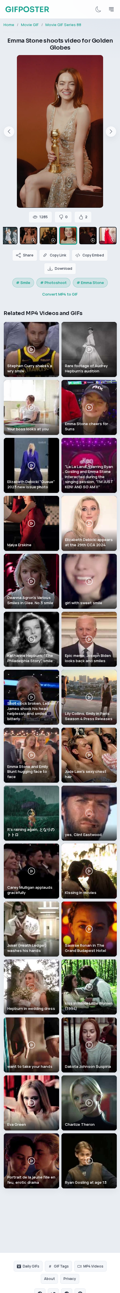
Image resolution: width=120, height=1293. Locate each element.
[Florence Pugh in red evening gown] (108, 235)
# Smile (23, 282)
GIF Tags (61, 1266)
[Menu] (111, 9)
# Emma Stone (90, 282)
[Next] (111, 131)
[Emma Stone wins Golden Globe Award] (28, 235)
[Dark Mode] (98, 9)
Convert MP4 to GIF (60, 294)
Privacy (69, 1278)
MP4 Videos (93, 1266)
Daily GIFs (31, 1266)
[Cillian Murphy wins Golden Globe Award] (88, 235)
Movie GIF (30, 24)
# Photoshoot (53, 282)
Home (8, 24)
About (49, 1278)
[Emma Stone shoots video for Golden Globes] (68, 235)
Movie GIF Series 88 (63, 24)
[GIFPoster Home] (27, 9)
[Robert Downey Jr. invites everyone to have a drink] (48, 235)
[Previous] (9, 131)
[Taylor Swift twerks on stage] (8, 235)
